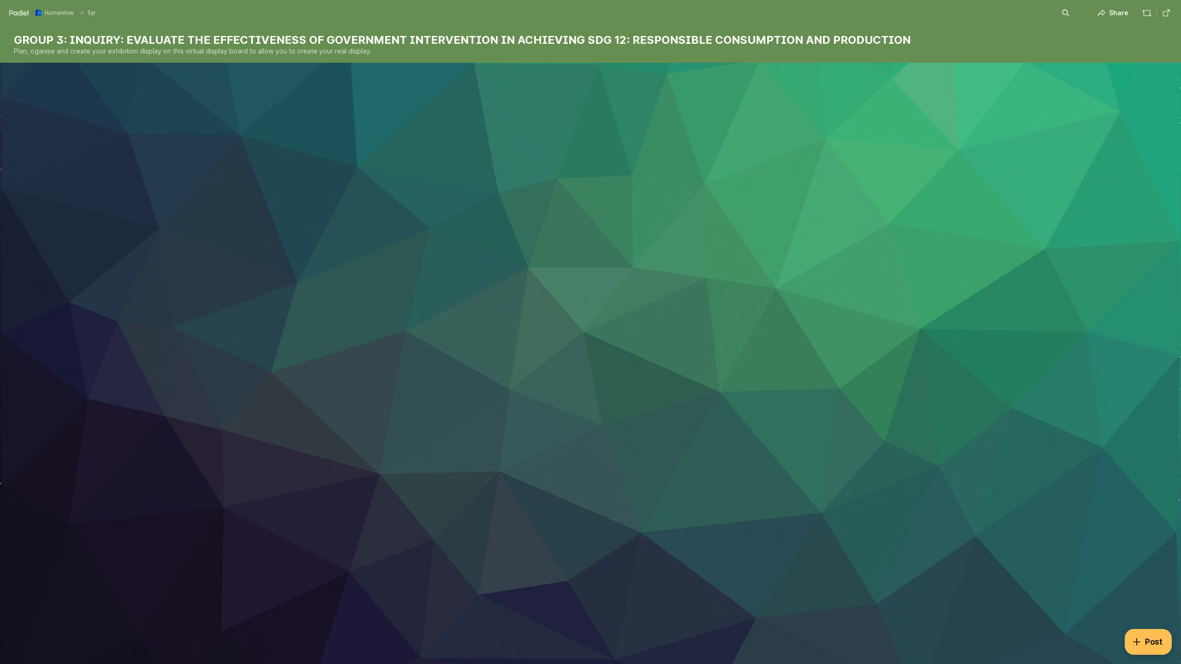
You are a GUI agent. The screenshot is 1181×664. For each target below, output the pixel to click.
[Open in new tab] (1166, 13)
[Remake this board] (1147, 13)
